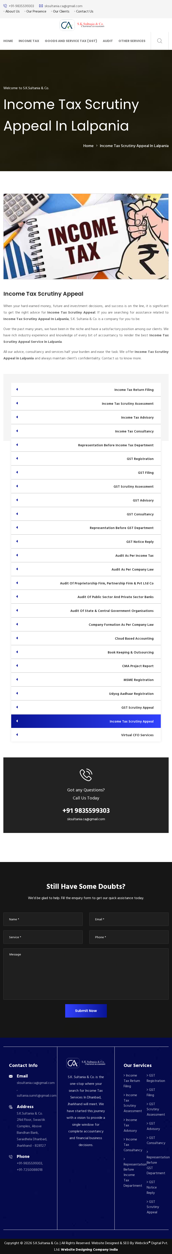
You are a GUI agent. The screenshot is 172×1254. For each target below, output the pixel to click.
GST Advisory (153, 1126)
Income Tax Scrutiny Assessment (133, 1103)
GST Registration (156, 1078)
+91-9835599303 (21, 6)
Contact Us (84, 11)
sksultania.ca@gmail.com (63, 6)
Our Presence (36, 11)
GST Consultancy (156, 1140)
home (88, 146)
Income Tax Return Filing (132, 1081)
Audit (108, 41)
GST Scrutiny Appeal (153, 1207)
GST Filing (151, 1092)
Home (8, 41)
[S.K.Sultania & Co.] (82, 24)
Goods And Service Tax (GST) (71, 41)
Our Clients (60, 11)
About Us (12, 11)
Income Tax (29, 41)
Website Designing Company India (89, 1249)
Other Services (131, 41)
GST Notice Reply (152, 1187)
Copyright (11, 1243)
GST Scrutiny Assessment (156, 1109)
